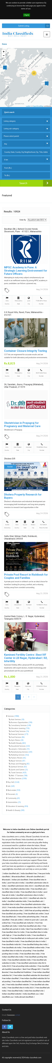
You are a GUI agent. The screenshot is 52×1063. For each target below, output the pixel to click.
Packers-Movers (18, 758)
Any (5, 144)
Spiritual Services (18, 767)
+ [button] (4, 51)
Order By (22, 220)
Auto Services (17, 719)
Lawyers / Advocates (20, 749)
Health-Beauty (18, 743)
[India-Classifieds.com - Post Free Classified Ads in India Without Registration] (19, 34)
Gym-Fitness (16, 740)
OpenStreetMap (38, 106)
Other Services (18, 778)
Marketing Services (19, 755)
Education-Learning (19, 728)
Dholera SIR (9, 458)
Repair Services (17, 761)
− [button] (4, 55)
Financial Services (19, 734)
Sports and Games (19, 770)
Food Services (17, 737)
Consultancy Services (20, 725)
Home (4, 44)
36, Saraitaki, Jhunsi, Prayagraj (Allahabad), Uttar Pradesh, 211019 (23, 385)
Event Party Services (19, 731)
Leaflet (28, 106)
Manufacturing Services (21, 752)
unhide (17, 1015)
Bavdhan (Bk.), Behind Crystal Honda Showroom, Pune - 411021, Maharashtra (22, 230)
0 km (6, 159)
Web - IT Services (18, 775)
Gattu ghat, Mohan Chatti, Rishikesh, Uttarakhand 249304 (20, 537)
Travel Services (18, 772)
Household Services (20, 746)
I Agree (26, 15)
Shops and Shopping (19, 764)
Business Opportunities (21, 722)
